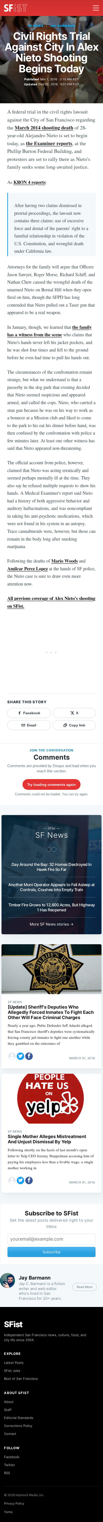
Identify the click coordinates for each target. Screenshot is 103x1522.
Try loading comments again (51, 785)
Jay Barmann (62, 26)
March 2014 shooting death (44, 127)
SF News (36, 26)
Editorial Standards (18, 1418)
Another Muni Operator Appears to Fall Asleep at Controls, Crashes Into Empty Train (51, 887)
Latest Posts (14, 1363)
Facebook (11, 1457)
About (9, 1402)
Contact (10, 1434)
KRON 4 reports (30, 182)
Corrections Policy (18, 1426)
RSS (7, 1473)
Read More (84, 1287)
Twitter (9, 1465)
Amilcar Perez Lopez (27, 568)
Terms (8, 1512)
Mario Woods (64, 560)
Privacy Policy (14, 1503)
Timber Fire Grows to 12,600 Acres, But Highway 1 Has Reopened (51, 907)
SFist (13, 1324)
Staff (8, 1410)
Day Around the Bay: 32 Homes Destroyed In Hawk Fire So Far (52, 867)
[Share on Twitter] (20, 1056)
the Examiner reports (49, 143)
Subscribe (51, 1252)
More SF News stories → (52, 924)
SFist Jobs (12, 1371)
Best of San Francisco (21, 1379)
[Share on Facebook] (29, 1056)
